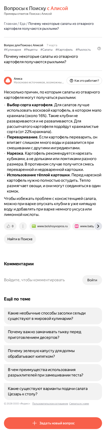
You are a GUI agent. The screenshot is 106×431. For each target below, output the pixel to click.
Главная (10, 24)
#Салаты (46, 49)
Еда (22, 24)
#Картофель (64, 49)
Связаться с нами (79, 403)
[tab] (10, 226)
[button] (99, 48)
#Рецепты (30, 49)
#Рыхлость (83, 49)
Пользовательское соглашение (50, 403)
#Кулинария (12, 49)
